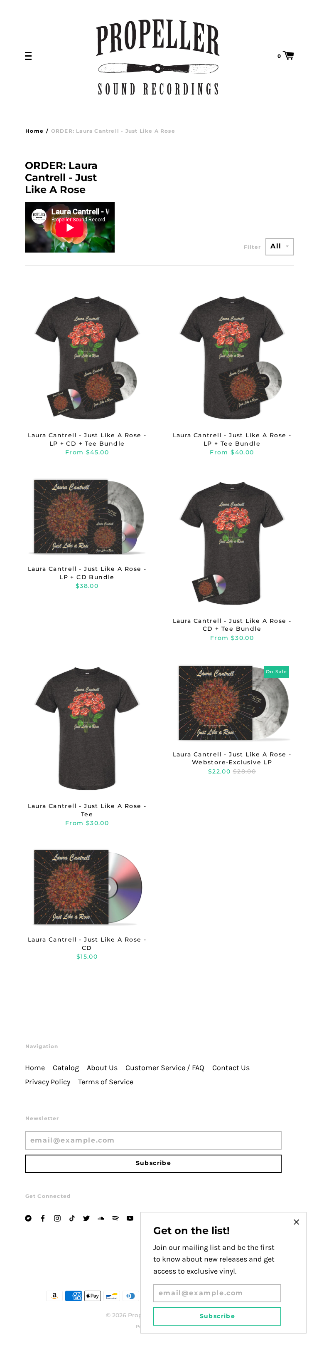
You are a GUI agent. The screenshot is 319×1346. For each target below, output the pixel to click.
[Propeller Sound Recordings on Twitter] (86, 1218)
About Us (102, 1067)
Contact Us (231, 1067)
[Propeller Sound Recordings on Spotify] (115, 1218)
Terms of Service (105, 1082)
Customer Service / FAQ (164, 1067)
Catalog (66, 1067)
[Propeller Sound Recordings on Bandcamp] (28, 1218)
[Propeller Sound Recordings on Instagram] (57, 1218)
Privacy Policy (47, 1082)
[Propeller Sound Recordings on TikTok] (72, 1218)
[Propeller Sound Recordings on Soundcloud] (101, 1218)
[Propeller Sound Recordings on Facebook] (42, 1218)
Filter (252, 247)
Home (34, 131)
